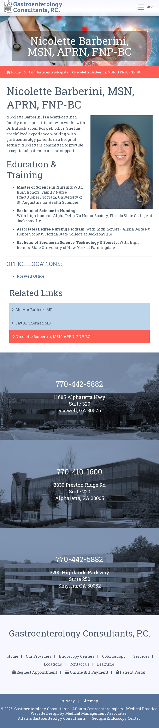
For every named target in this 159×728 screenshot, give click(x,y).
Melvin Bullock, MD (34, 309)
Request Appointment (36, 672)
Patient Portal (132, 672)
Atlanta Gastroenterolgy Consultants (52, 718)
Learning (105, 664)
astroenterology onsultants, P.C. (38, 7)
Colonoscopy (114, 656)
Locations (53, 664)
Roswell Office (30, 276)
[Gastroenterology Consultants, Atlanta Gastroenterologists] (8, 7)
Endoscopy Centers (76, 656)
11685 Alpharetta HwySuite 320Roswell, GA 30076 (79, 404)
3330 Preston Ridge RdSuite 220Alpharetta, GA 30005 (80, 491)
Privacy (67, 700)
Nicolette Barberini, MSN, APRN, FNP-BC (53, 336)
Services (141, 656)
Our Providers (38, 656)
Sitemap (90, 700)
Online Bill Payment (88, 672)
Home (15, 72)
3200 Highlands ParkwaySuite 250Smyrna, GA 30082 (79, 579)
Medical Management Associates (95, 713)
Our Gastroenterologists (48, 72)
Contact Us (79, 664)
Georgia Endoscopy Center (116, 718)
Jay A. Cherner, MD (33, 323)
